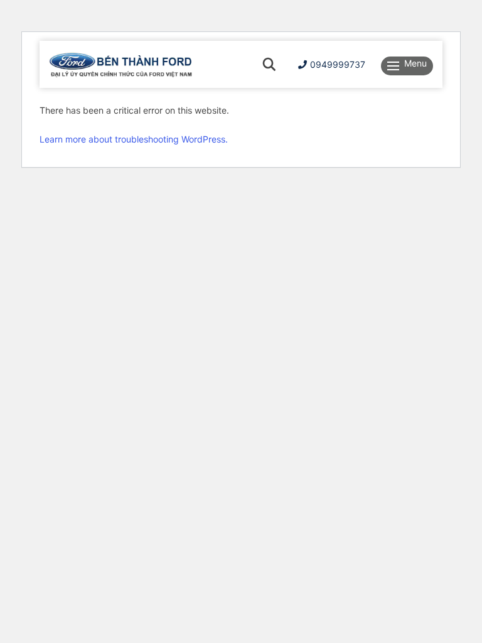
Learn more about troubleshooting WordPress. (134, 139)
